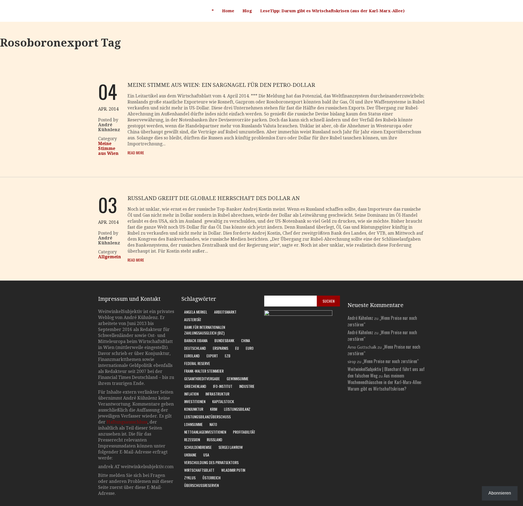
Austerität (192, 319)
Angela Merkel (195, 312)
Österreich (211, 477)
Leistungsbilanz (237, 409)
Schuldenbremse (198, 447)
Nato (213, 424)
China (245, 340)
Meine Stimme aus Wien (108, 148)
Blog (247, 10)
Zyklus (190, 477)
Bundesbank (224, 340)
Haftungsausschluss (127, 422)
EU (237, 348)
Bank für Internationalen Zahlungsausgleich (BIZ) (204, 330)
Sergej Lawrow (230, 447)
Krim (213, 409)
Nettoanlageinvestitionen (205, 432)
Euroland (192, 355)
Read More (135, 152)
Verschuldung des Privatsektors (211, 462)
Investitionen (194, 401)
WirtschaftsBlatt (199, 470)
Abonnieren (499, 493)
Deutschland (195, 348)
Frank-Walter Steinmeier (204, 371)
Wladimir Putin (233, 470)
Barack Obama (196, 340)
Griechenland (195, 386)
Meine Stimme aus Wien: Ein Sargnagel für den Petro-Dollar (221, 85)
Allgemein (109, 256)
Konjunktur (193, 409)
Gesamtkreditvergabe (202, 378)
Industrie (246, 386)
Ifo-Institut (222, 386)
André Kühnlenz (360, 318)
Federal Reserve (197, 363)
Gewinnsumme (237, 378)
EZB (227, 355)
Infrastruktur (217, 394)
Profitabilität (244, 432)
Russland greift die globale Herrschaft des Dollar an (213, 198)
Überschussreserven (201, 485)
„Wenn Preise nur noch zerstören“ (390, 361)
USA (206, 455)
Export (212, 355)
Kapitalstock (223, 401)
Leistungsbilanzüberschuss (207, 416)
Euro (250, 348)
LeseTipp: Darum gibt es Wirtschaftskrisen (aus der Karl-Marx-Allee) (332, 10)
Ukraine (190, 455)
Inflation (191, 394)
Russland (214, 439)
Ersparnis (220, 348)
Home (228, 10)
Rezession (192, 439)
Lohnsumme (193, 424)
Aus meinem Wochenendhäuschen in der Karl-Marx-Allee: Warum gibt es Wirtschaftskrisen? (385, 382)
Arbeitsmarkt (225, 312)
